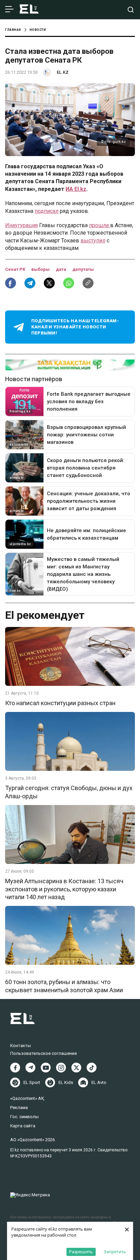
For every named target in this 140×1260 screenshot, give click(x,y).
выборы (41, 269)
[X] (76, 1067)
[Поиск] (130, 9)
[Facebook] (15, 1067)
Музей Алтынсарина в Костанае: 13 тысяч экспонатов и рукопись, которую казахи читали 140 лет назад (64, 888)
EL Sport (31, 1082)
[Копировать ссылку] (88, 283)
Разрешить (81, 1251)
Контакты (20, 1045)
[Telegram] (30, 1067)
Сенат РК (15, 269)
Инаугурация (21, 225)
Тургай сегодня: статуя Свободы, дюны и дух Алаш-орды (69, 791)
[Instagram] (61, 1067)
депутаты (83, 269)
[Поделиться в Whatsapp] (68, 283)
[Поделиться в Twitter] (49, 283)
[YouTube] (46, 1067)
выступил (93, 240)
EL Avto (98, 1082)
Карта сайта (22, 1125)
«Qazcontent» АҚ (27, 1098)
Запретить (115, 1251)
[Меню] (9, 9)
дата (61, 269)
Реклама (19, 1107)
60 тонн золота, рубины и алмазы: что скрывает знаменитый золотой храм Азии (64, 985)
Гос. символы (24, 1116)
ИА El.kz (76, 189)
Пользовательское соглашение (43, 1053)
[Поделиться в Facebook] (10, 283)
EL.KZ (63, 72)
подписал (46, 211)
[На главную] (29, 9)
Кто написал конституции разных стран (60, 703)
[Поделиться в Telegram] (29, 283)
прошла (99, 225)
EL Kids (65, 1082)
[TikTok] (92, 1067)
